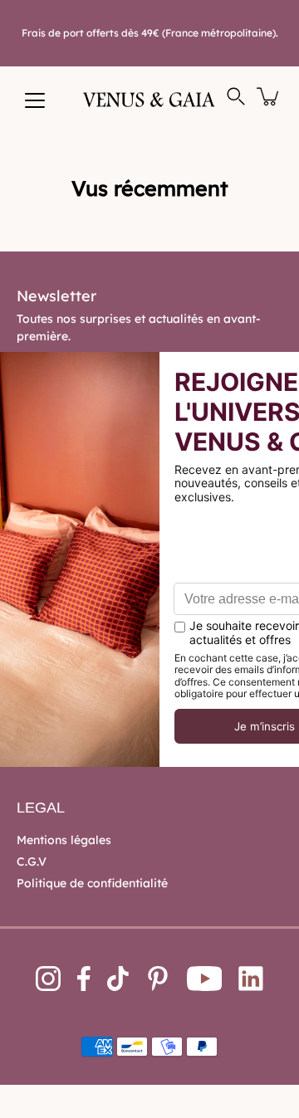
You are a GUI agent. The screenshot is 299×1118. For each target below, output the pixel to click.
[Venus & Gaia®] (149, 99)
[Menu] (35, 100)
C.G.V (32, 861)
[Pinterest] (157, 978)
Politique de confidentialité (92, 883)
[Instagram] (48, 978)
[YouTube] (205, 978)
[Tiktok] (118, 978)
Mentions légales (64, 839)
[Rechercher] (236, 96)
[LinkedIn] (250, 978)
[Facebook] (84, 978)
